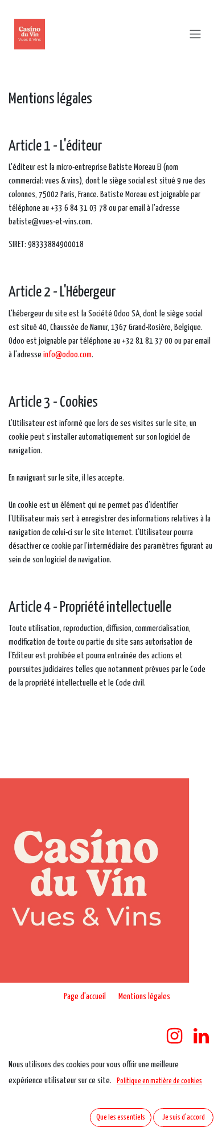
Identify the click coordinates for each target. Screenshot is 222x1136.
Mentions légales (144, 996)
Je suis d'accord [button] (183, 1117)
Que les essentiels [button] (120, 1117)
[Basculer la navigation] (195, 34)
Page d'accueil (85, 996)
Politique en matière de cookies (159, 1081)
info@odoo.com (67, 354)
